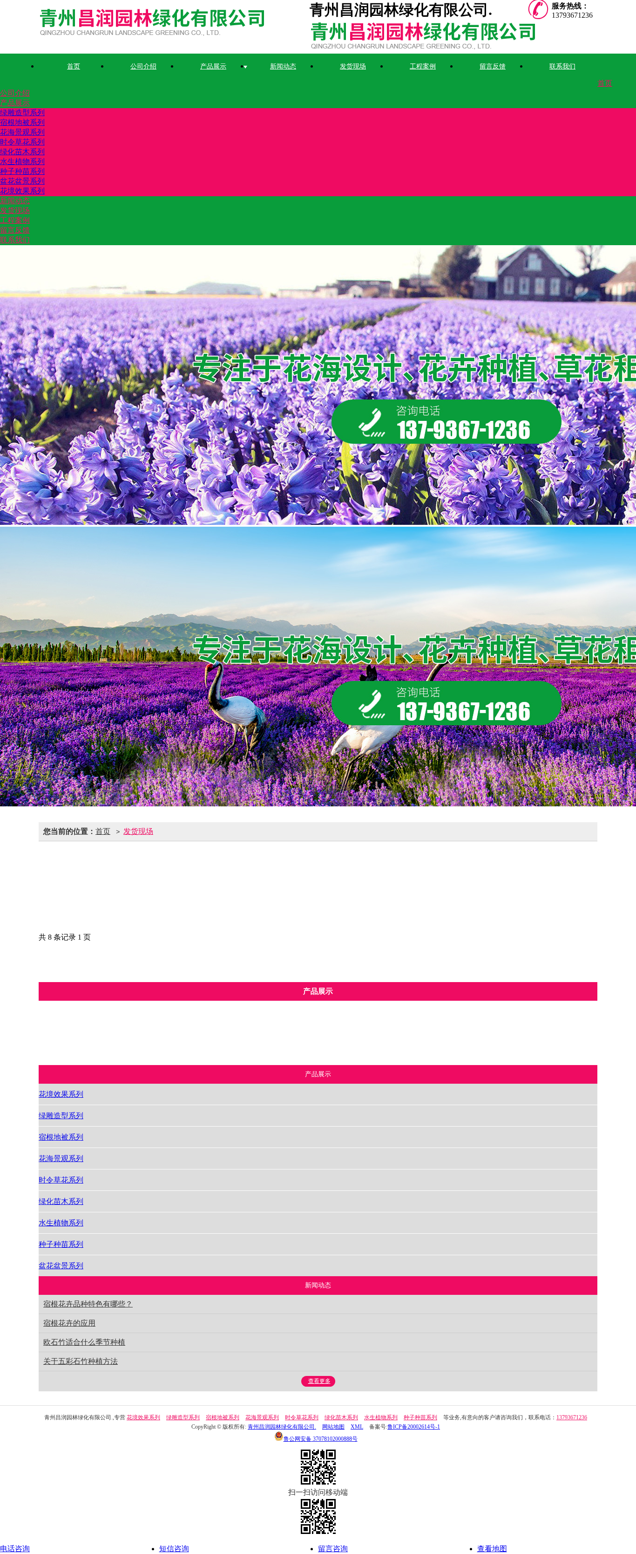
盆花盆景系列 (22, 181)
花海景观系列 (22, 132)
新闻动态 (283, 66)
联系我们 (562, 66)
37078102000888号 (321, 1439)
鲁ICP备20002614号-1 (413, 1426)
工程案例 (423, 66)
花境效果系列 (22, 191)
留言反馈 (493, 66)
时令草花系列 (22, 142)
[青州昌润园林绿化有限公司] (174, 24)
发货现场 (353, 66)
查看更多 (319, 1381)
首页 (73, 66)
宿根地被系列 (22, 122)
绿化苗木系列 (22, 152)
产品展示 (213, 66)
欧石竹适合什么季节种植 (84, 1342)
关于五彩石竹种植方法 (80, 1361)
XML (357, 1426)
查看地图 (492, 1549)
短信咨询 (174, 1549)
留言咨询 (333, 1549)
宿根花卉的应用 (69, 1323)
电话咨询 (15, 1549)
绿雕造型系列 (22, 113)
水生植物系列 (22, 161)
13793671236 (571, 1417)
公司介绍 (143, 66)
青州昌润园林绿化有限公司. (282, 1426)
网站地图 (333, 1426)
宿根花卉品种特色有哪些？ (88, 1304)
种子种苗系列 (22, 171)
